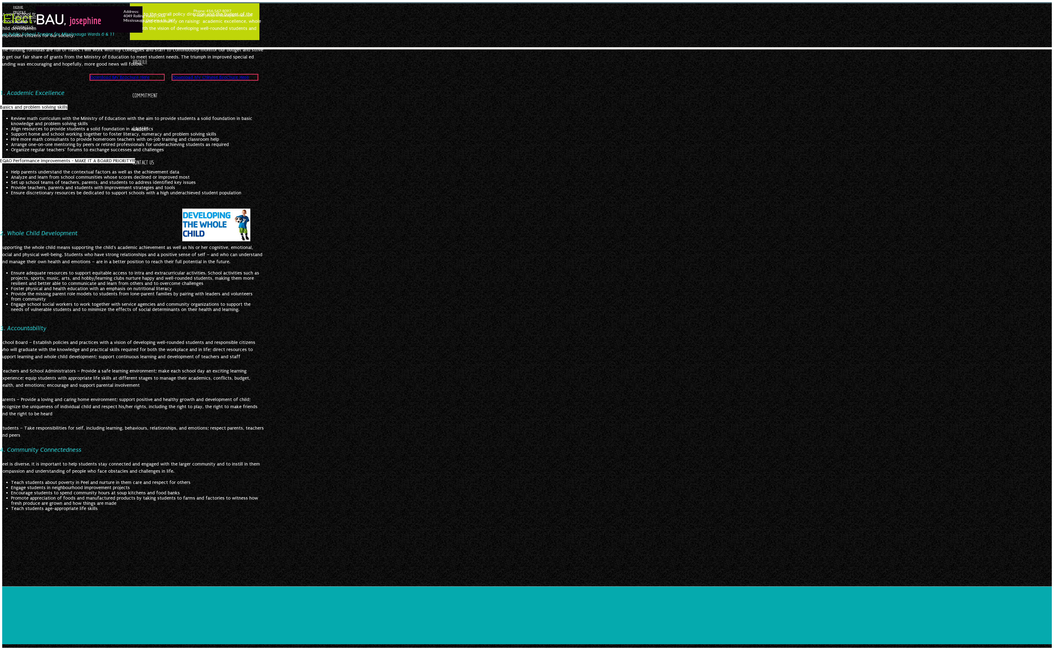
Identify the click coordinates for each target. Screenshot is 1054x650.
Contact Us (23, 27)
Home (18, 7)
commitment (24, 17)
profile (19, 12)
